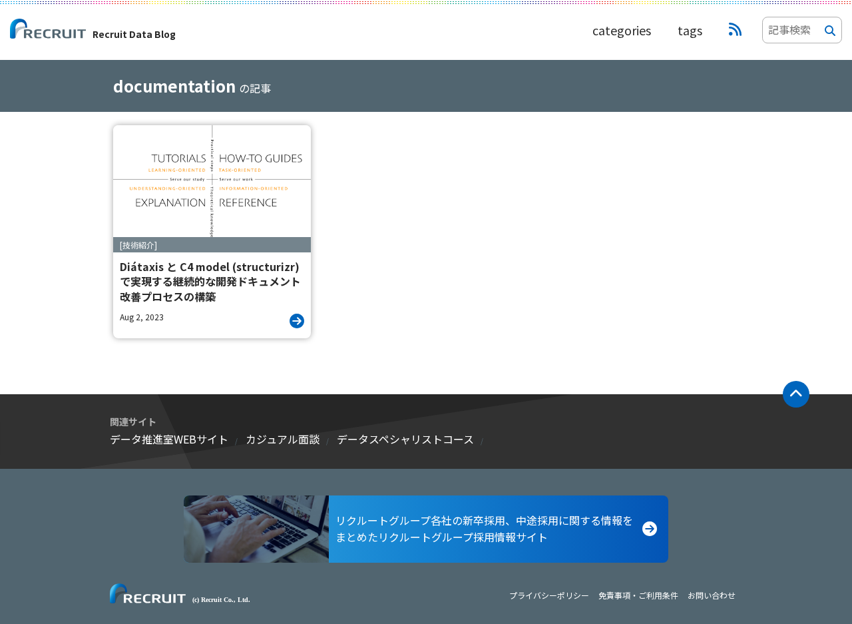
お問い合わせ (712, 595)
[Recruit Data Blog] (735, 30)
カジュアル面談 (283, 439)
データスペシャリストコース (405, 439)
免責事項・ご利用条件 (638, 595)
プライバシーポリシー (549, 595)
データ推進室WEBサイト (169, 439)
